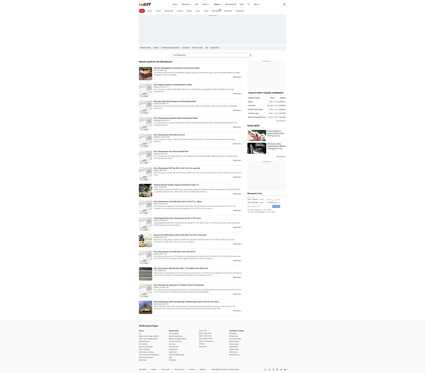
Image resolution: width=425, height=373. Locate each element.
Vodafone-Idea (253, 113)
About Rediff (142, 369)
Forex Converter (234, 344)
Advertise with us (234, 355)
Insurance (180, 11)
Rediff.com (219, 369)
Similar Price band (144, 349)
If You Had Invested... (235, 339)
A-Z (140, 333)
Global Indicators (234, 341)
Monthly (156, 336)
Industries (215, 48)
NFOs (170, 357)
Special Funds (173, 349)
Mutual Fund (197, 48)
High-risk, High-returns (175, 336)
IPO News (150, 347)
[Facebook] (273, 370)
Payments (185, 4)
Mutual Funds (169, 11)
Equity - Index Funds (205, 333)
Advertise (154, 369)
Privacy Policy (165, 369)
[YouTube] (281, 370)
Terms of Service (179, 369)
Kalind (250, 102)
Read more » (237, 77)
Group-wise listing (144, 341)
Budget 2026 (203, 346)
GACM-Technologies (255, 109)
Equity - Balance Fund (205, 338)
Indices (150, 11)
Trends (206, 11)
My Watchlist (240, 11)
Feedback (192, 369)
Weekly (150, 336)
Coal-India (251, 106)
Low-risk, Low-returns (175, 341)
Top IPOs (144, 344)
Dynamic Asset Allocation (176, 355)
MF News (202, 344)
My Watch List (233, 336)
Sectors (158, 11)
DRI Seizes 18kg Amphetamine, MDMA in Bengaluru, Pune (276, 146)
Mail (196, 4)
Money (216, 4)
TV (248, 4)
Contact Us (203, 369)
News (205, 4)
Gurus (242, 4)
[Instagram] (277, 370)
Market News (145, 48)
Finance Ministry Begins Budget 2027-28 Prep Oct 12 (276, 133)
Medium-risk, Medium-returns (177, 339)
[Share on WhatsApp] (265, 370)
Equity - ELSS (203, 330)
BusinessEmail (230, 4)
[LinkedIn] (285, 370)
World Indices (233, 352)
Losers (198, 11)
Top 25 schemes (174, 333)
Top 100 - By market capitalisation (149, 355)
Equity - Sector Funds (205, 336)
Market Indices (233, 347)
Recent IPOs (142, 347)
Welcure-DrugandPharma (257, 117)
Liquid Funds (173, 352)
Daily (145, 336)
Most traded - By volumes (146, 352)
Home (175, 4)
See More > (281, 121)
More (256, 4)
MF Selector (172, 360)
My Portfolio (228, 11)
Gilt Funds (172, 344)
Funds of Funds (173, 347)
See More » (281, 157)
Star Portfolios (216, 11)
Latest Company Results (146, 357)
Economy (186, 48)
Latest (156, 48)
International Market (170, 48)
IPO (206, 48)
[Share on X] (269, 370)
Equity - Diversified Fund (206, 341)
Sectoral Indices (234, 349)
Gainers (189, 11)
